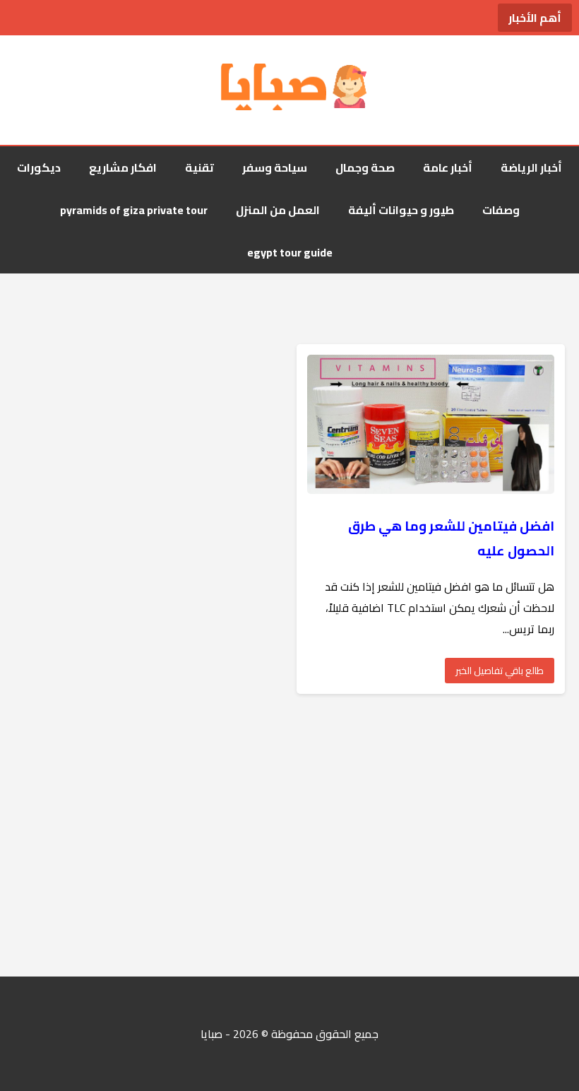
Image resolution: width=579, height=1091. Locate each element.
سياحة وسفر (274, 167)
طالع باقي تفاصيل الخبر (499, 670)
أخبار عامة (447, 167)
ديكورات (39, 167)
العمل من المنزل (278, 209)
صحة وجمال (365, 167)
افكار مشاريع (123, 167)
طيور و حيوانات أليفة (401, 209)
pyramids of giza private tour (134, 209)
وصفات (501, 209)
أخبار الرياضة (531, 167)
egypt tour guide (290, 252)
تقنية (199, 167)
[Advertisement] (289, 835)
